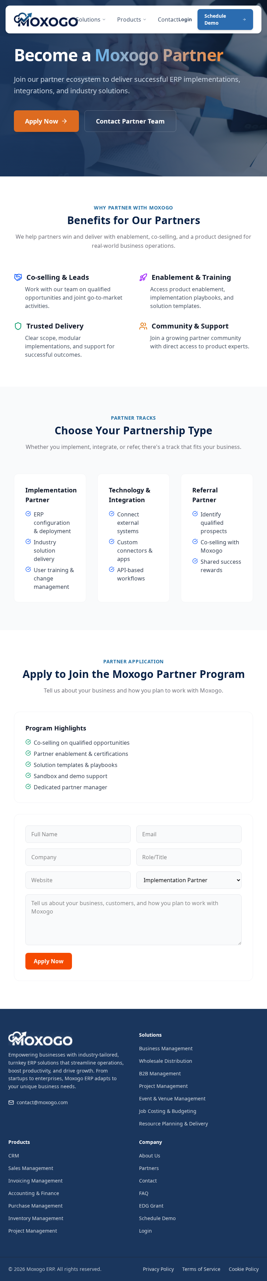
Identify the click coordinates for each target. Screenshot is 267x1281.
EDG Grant (151, 1205)
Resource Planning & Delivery (173, 1123)
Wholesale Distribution (165, 1061)
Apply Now (41, 121)
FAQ (143, 1193)
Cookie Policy (244, 1269)
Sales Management (30, 1168)
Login (185, 19)
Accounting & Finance (33, 1193)
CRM (13, 1155)
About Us (149, 1155)
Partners (149, 1168)
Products (129, 19)
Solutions (88, 19)
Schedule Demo (215, 19)
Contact (168, 19)
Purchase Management (35, 1205)
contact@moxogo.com (42, 1102)
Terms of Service (201, 1269)
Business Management (166, 1048)
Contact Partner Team (130, 121)
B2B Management (160, 1073)
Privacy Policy (158, 1269)
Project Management (163, 1086)
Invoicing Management (35, 1180)
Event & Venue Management (172, 1098)
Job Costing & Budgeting (167, 1111)
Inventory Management (35, 1218)
